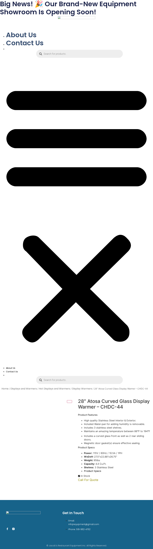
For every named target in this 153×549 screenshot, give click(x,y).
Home (5, 388)
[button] (76, 212)
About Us (21, 35)
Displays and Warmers (23, 388)
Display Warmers (82, 388)
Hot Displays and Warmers (54, 388)
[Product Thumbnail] (69, 401)
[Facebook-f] (7, 529)
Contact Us (25, 43)
